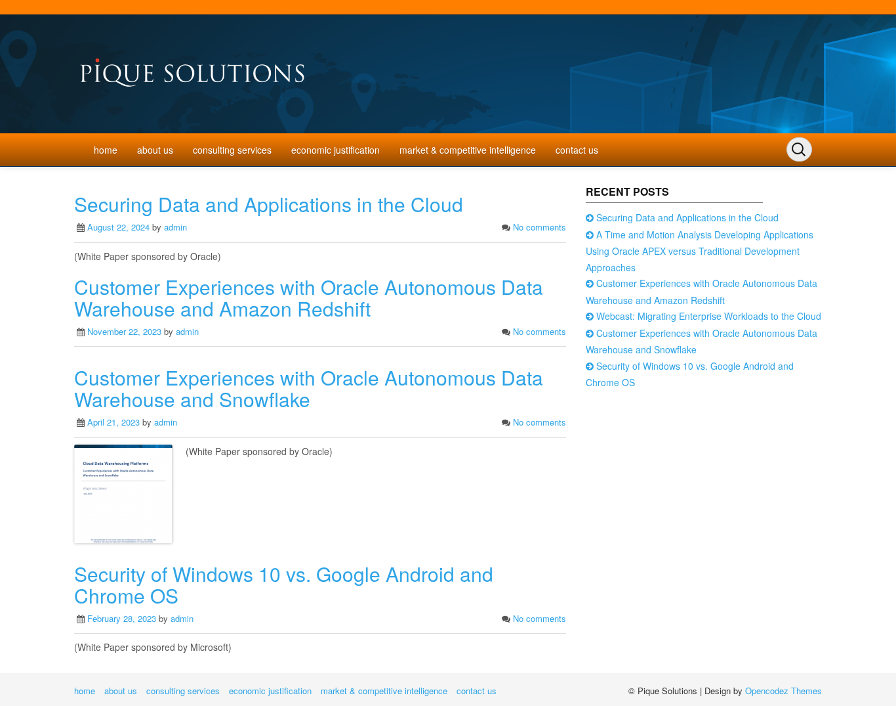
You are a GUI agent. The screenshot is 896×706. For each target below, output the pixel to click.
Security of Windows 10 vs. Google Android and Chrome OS (283, 584)
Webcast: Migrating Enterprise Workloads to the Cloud (708, 315)
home (105, 149)
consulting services (232, 149)
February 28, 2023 (121, 618)
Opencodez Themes (783, 690)
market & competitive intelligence (467, 149)
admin (175, 227)
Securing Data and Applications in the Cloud (268, 204)
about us (155, 149)
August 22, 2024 (118, 227)
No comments (539, 227)
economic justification (335, 149)
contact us (577, 149)
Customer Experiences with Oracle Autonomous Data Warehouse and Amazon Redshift (308, 297)
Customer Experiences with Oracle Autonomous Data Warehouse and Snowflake (308, 388)
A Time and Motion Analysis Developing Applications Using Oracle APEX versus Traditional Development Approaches (699, 251)
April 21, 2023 (113, 422)
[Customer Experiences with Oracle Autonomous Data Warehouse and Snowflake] (123, 491)
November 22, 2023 (124, 331)
